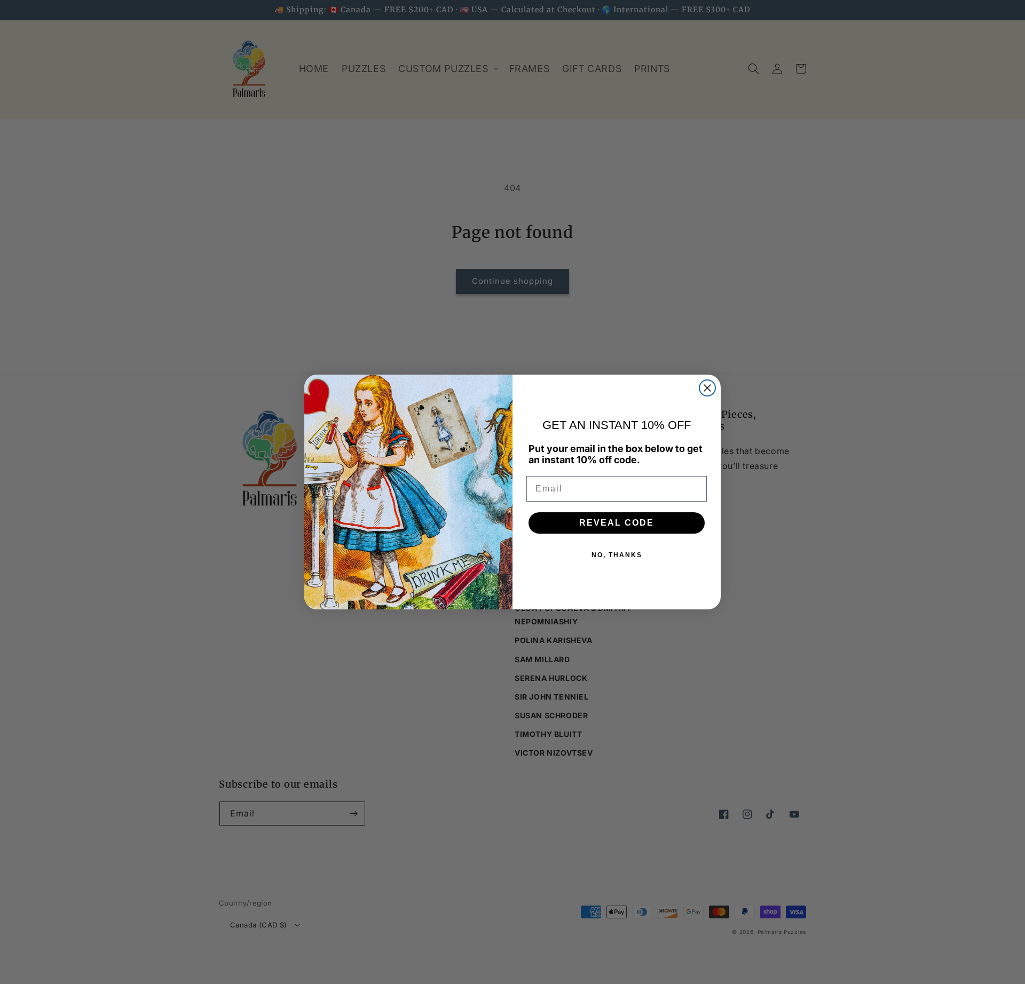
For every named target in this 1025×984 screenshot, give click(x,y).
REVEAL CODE (616, 522)
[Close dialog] (707, 388)
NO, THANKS (617, 555)
